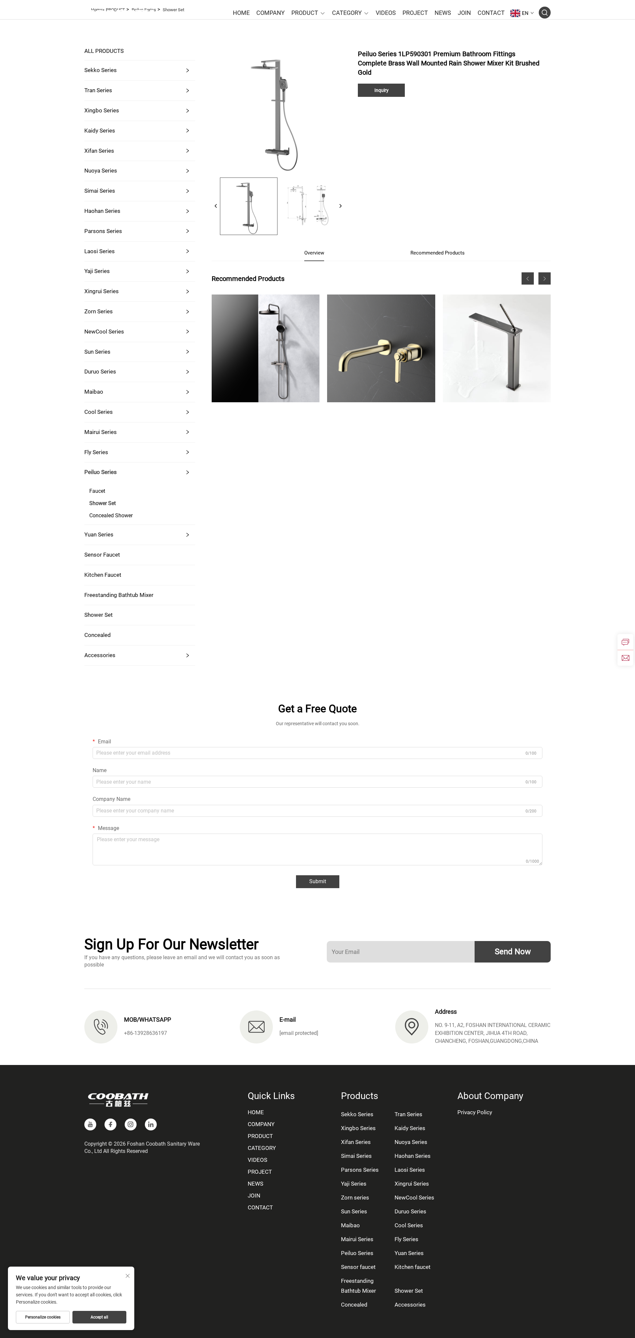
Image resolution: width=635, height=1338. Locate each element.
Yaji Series (97, 271)
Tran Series (98, 90)
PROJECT (415, 12)
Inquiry (381, 90)
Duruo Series (100, 371)
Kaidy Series (99, 130)
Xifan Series (99, 150)
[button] (528, 278)
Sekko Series (100, 70)
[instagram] (131, 1124)
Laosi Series (99, 251)
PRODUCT (304, 12)
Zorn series (98, 311)
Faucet (97, 491)
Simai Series (99, 190)
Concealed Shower (111, 515)
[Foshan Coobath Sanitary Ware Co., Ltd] (119, 13)
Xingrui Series (101, 291)
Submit (317, 881)
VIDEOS (386, 12)
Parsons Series (103, 231)
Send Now (513, 951)
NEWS (443, 12)
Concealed (97, 635)
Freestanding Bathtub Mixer (118, 595)
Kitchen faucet (102, 574)
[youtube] (90, 1124)
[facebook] (110, 1124)
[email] (625, 658)
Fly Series (96, 452)
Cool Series (98, 412)
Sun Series (97, 351)
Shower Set (102, 503)
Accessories (99, 655)
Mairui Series (100, 432)
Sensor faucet (102, 554)
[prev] (216, 206)
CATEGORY (347, 12)
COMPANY (270, 12)
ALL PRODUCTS (104, 51)
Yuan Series (98, 534)
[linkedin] (151, 1124)
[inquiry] (625, 642)
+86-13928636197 (145, 1033)
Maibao (93, 391)
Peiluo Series (100, 472)
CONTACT (491, 12)
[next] (340, 206)
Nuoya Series (100, 170)
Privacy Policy (474, 1112)
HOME (241, 12)
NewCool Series (104, 331)
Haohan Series (102, 211)
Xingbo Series (101, 110)
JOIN (464, 12)
